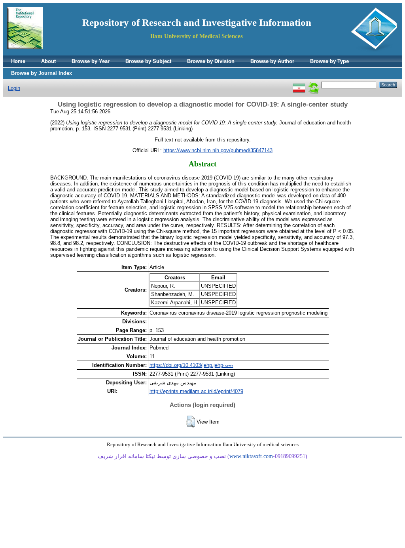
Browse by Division (211, 61)
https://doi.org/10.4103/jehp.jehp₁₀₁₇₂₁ (191, 365)
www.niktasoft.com (251, 456)
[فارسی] (299, 85)
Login (14, 88)
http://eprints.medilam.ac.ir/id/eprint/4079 (196, 391)
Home (18, 61)
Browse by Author (272, 61)
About (48, 61)
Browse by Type (329, 61)
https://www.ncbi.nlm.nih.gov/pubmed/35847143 (218, 150)
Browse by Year (91, 61)
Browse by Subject (148, 61)
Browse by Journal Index (41, 73)
